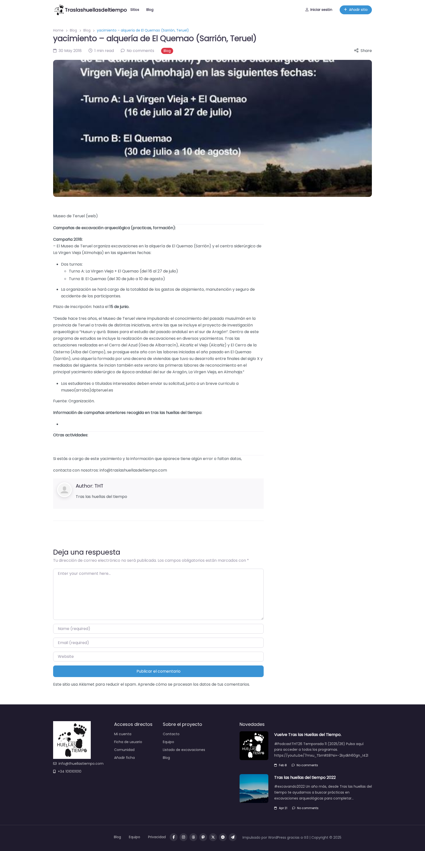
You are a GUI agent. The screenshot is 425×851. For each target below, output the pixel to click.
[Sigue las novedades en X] (213, 837)
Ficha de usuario (128, 741)
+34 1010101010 (69, 771)
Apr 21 (283, 808)
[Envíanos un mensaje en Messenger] (223, 837)
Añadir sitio (358, 9)
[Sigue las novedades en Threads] (193, 837)
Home (58, 30)
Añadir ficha (124, 757)
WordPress (277, 837)
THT (98, 485)
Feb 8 (283, 765)
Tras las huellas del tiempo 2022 (305, 777)
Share (366, 50)
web (92, 216)
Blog (149, 9)
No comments (307, 765)
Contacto (171, 734)
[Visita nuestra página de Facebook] (174, 837)
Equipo (168, 741)
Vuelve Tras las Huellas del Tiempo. (307, 734)
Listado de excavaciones (184, 749)
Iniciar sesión (321, 9)
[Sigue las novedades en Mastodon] (203, 837)
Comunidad (124, 749)
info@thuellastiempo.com (81, 763)
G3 (306, 837)
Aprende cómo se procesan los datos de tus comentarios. (194, 684)
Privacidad (157, 836)
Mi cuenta (122, 734)
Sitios (134, 9)
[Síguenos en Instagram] (183, 837)
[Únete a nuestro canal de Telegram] (233, 837)
